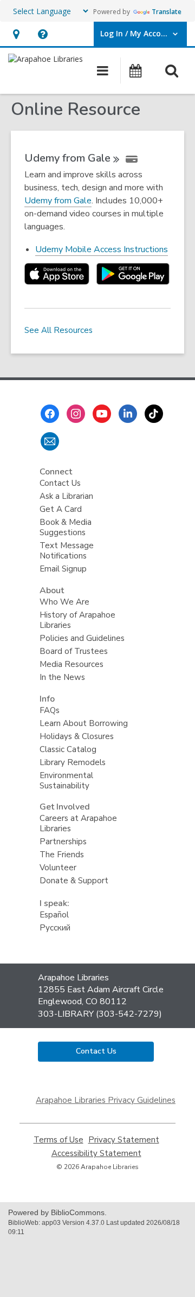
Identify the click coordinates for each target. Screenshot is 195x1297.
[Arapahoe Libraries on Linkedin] (128, 413)
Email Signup (63, 568)
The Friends (62, 854)
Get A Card (61, 509)
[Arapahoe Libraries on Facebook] (50, 413)
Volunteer (58, 867)
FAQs (50, 710)
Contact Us (60, 483)
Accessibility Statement (96, 1153)
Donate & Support (74, 880)
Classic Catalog (68, 749)
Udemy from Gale (58, 201)
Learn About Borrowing (84, 723)
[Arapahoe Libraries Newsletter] (50, 441)
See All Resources (58, 330)
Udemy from (67, 158)
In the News (62, 677)
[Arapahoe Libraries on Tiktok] (154, 413)
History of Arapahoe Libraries (77, 620)
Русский (55, 927)
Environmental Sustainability (66, 780)
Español (54, 914)
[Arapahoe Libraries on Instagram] (76, 413)
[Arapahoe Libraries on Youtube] (102, 413)
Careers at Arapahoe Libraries (78, 823)
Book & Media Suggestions (66, 527)
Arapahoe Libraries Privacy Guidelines (106, 1100)
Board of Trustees (74, 651)
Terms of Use (58, 1140)
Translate (166, 11)
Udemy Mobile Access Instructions (101, 249)
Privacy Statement (123, 1140)
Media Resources (71, 664)
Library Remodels (73, 762)
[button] (16, 34)
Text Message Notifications (67, 550)
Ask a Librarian (66, 496)
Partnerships (63, 841)
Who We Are (64, 601)
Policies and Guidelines (82, 638)
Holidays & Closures (77, 736)
